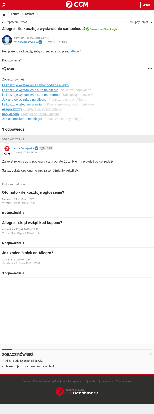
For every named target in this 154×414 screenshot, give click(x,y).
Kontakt (93, 381)
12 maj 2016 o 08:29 (55, 41)
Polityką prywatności (74, 381)
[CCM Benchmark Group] (77, 392)
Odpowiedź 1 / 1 (13, 139)
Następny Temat (138, 22)
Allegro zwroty (12, 109)
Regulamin (107, 381)
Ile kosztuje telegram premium (23, 104)
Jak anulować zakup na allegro (24, 99)
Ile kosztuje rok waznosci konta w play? (29, 366)
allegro (75, 51)
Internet (29, 14)
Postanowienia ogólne (46, 381)
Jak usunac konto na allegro (22, 119)
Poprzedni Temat (16, 22)
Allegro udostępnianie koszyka (24, 360)
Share (11, 68)
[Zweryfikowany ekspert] (40, 42)
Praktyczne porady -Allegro (67, 99)
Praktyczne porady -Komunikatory (71, 104)
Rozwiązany (97, 29)
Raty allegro (10, 114)
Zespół (26, 381)
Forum (15, 14)
